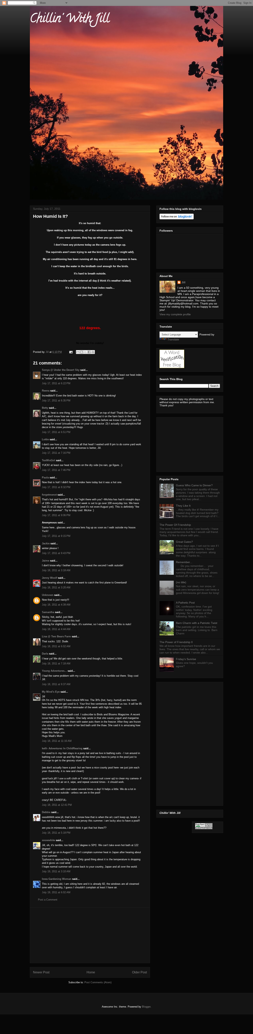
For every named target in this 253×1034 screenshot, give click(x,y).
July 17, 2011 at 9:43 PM (56, 553)
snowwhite (48, 840)
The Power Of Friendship (175, 524)
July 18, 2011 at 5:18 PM (56, 832)
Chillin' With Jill (69, 19)
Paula (45, 477)
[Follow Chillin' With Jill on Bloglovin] (177, 218)
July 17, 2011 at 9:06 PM (56, 515)
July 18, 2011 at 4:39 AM (56, 604)
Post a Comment (47, 899)
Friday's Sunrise (186, 659)
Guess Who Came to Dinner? (194, 485)
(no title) (181, 582)
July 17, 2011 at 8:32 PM (56, 487)
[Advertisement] (90, 935)
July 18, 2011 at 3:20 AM (56, 587)
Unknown (47, 595)
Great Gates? (184, 541)
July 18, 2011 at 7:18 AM (56, 663)
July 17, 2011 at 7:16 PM (56, 452)
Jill (183, 282)
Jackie (46, 543)
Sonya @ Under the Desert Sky (60, 369)
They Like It (183, 505)
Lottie (45, 439)
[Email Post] (71, 351)
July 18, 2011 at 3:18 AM (56, 570)
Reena (45, 390)
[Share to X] (85, 352)
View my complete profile (175, 314)
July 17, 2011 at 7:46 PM (56, 470)
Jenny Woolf (49, 577)
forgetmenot (49, 494)
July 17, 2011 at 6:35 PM (56, 400)
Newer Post (41, 972)
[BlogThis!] (82, 352)
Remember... (184, 562)
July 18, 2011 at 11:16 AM (57, 740)
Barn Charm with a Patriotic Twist (196, 623)
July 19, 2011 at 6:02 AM (56, 892)
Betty (45, 407)
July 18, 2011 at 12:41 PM (57, 804)
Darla (45, 653)
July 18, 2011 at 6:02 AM (56, 646)
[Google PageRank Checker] (203, 828)
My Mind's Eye (51, 691)
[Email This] (78, 352)
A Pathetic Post (185, 602)
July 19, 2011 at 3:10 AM (56, 871)
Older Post (139, 972)
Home (91, 972)
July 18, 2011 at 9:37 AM (56, 684)
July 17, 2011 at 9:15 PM (56, 535)
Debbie (46, 812)
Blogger (146, 1006)
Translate (173, 339)
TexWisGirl (48, 460)
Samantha (48, 612)
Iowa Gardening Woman (56, 878)
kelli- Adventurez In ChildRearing (62, 748)
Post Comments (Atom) (97, 982)
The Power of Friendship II (176, 642)
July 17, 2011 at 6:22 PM (56, 383)
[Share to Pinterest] (93, 352)
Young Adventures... (54, 670)
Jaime (45, 560)
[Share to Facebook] (89, 352)
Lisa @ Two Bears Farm (56, 636)
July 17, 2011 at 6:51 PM (56, 432)
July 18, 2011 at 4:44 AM (56, 629)
